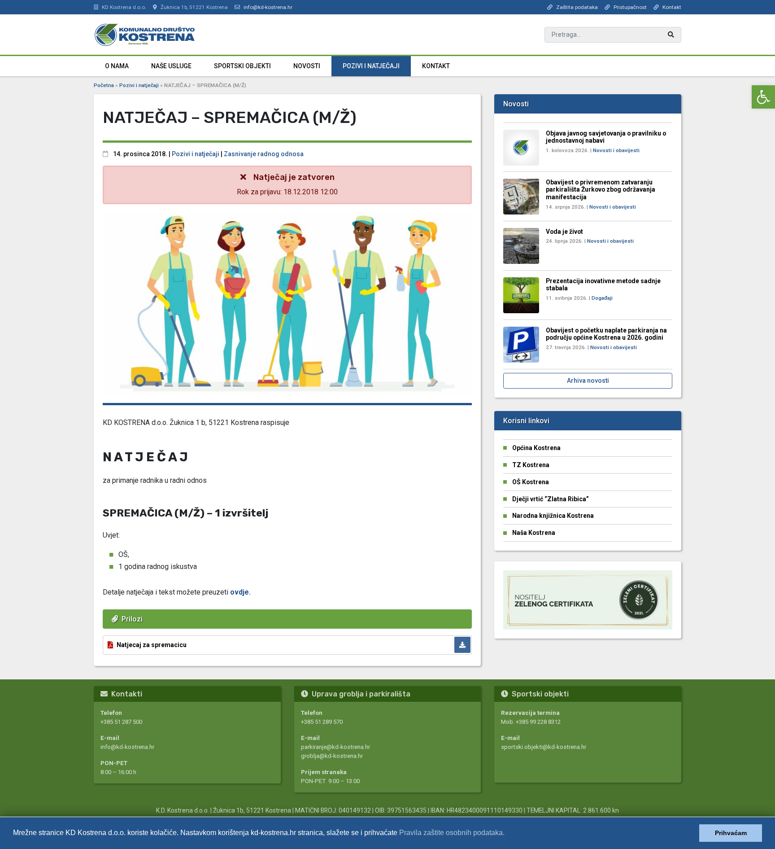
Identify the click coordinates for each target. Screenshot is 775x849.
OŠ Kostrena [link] (530, 482)
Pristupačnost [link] (630, 7)
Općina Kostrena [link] (536, 447)
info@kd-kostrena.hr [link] (268, 7)
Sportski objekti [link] (242, 66)
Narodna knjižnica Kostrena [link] (553, 515)
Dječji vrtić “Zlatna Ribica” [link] (550, 499)
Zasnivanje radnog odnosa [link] (264, 154)
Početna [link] (104, 85)
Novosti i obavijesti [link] (616, 150)
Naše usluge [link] (171, 66)
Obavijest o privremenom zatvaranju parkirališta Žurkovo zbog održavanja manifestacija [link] (600, 190)
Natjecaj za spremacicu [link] (152, 644)
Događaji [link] (602, 298)
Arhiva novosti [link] (588, 380)
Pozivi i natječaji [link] (371, 66)
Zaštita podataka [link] (577, 7)
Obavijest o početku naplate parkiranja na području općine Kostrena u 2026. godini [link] (606, 334)
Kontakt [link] (671, 7)
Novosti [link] (306, 66)
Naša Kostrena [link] (533, 532)
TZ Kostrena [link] (530, 464)
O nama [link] (117, 66)
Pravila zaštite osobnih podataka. (452, 832)
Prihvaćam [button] (731, 832)
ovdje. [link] (240, 592)
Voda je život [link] (564, 231)
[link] (763, 97)
